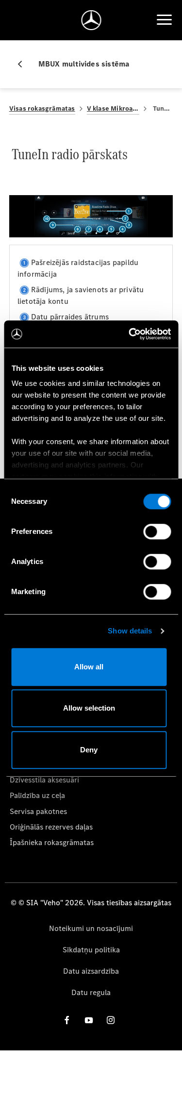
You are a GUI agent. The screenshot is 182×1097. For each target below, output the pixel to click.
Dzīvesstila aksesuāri (44, 780)
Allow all (88, 667)
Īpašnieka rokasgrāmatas (52, 842)
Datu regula (91, 992)
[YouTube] (89, 1020)
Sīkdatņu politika (91, 950)
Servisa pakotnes (38, 811)
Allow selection (89, 708)
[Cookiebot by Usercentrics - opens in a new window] (129, 334)
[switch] (157, 531)
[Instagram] (110, 1020)
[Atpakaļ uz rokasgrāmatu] (23, 64)
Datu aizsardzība (91, 971)
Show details (130, 631)
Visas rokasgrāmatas (42, 108)
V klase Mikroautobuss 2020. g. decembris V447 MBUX (113, 108)
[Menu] (164, 20)
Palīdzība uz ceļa (37, 795)
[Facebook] (67, 1020)
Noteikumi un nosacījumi (91, 928)
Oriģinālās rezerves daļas (51, 827)
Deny (89, 750)
